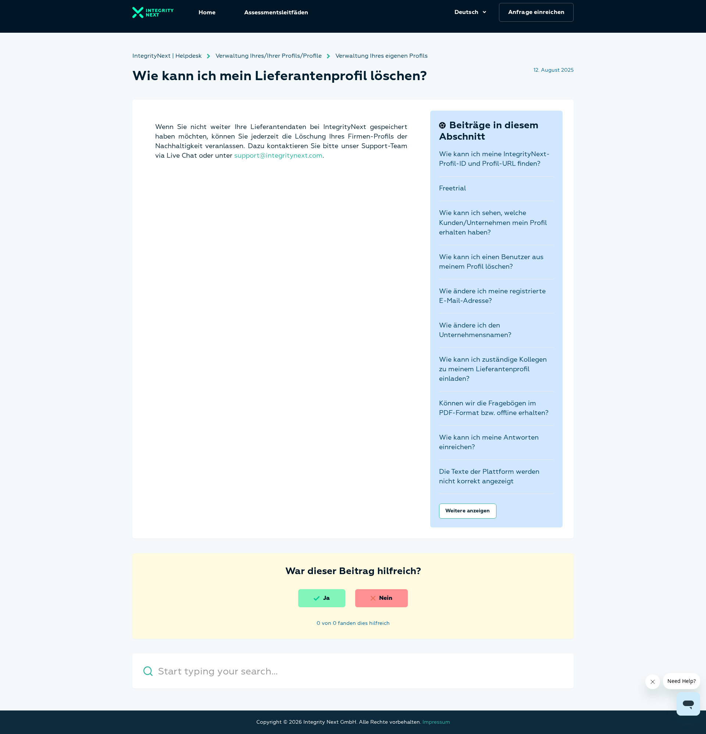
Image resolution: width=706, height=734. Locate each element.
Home (207, 12)
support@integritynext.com (278, 155)
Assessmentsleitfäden (276, 12)
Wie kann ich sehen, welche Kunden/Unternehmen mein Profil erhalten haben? (493, 222)
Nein (385, 598)
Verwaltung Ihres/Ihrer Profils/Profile (268, 56)
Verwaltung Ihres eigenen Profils (381, 56)
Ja (326, 598)
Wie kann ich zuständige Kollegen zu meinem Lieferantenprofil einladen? (493, 369)
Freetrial (452, 188)
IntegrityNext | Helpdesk (167, 56)
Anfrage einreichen (536, 12)
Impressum (436, 722)
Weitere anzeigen (467, 511)
